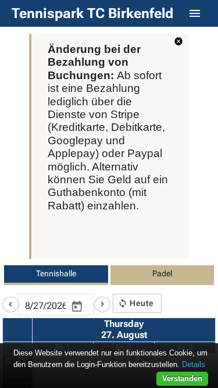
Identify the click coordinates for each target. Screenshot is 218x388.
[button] (10, 304)
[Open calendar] (77, 307)
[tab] (56, 275)
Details (193, 364)
